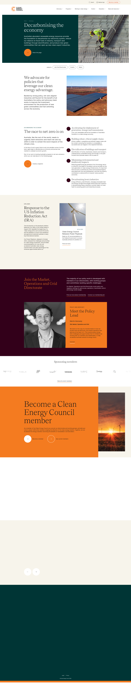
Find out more (66, 243)
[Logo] (65, 601)
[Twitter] (66, 608)
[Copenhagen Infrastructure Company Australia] (67, 371)
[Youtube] (68, 608)
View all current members (64, 381)
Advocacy (59, 9)
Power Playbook (42, 622)
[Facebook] (59, 608)
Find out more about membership (76, 295)
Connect (72, 342)
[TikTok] (71, 608)
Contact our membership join (96, 295)
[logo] (17, 9)
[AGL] (6, 371)
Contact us (27, 620)
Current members (28, 627)
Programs (68, 9)
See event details (74, 517)
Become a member (113, 2)
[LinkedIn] (63, 608)
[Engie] (98, 371)
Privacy (67, 675)
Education (101, 9)
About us (26, 623)
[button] (66, 484)
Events (93, 9)
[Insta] (61, 608)
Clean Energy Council (65, 678)
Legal (63, 675)
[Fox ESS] (113, 371)
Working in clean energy (81, 9)
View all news (28, 557)
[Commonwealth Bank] (52, 371)
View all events (28, 510)
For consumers (55, 625)
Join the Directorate (60, 67)
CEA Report (41, 618)
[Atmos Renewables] (21, 371)
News (80, 67)
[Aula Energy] (37, 371)
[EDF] (83, 371)
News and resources (113, 9)
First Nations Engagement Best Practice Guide (42, 632)
